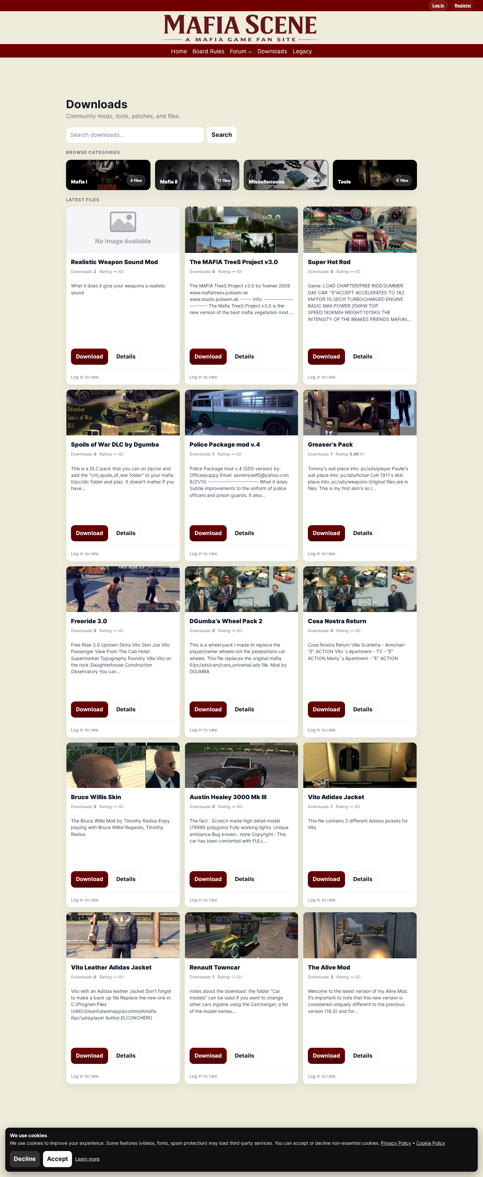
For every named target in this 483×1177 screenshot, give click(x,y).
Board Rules (208, 51)
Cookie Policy (430, 1143)
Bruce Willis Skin (96, 797)
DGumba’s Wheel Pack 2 (226, 621)
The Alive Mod (329, 967)
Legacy (302, 51)
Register (463, 5)
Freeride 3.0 (89, 621)
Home (179, 51)
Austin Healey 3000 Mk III (228, 797)
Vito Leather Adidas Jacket (111, 967)
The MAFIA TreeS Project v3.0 (234, 261)
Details (126, 356)
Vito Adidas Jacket (336, 797)
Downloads (272, 51)
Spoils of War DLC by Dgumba (115, 444)
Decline (25, 1158)
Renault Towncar (215, 967)
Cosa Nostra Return (337, 621)
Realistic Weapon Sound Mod (114, 261)
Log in (438, 5)
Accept (57, 1158)
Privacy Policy (396, 1143)
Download (89, 356)
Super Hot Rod (329, 261)
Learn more (87, 1159)
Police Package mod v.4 (225, 444)
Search (222, 134)
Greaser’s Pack (330, 444)
